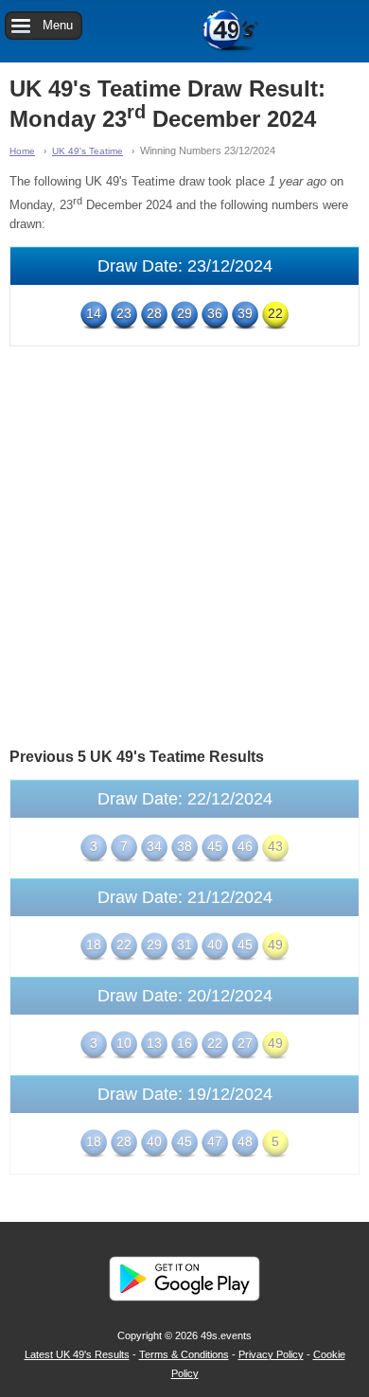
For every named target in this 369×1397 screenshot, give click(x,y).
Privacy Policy (271, 1354)
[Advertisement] (184, 545)
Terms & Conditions (184, 1354)
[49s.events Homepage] (184, 31)
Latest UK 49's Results (77, 1354)
